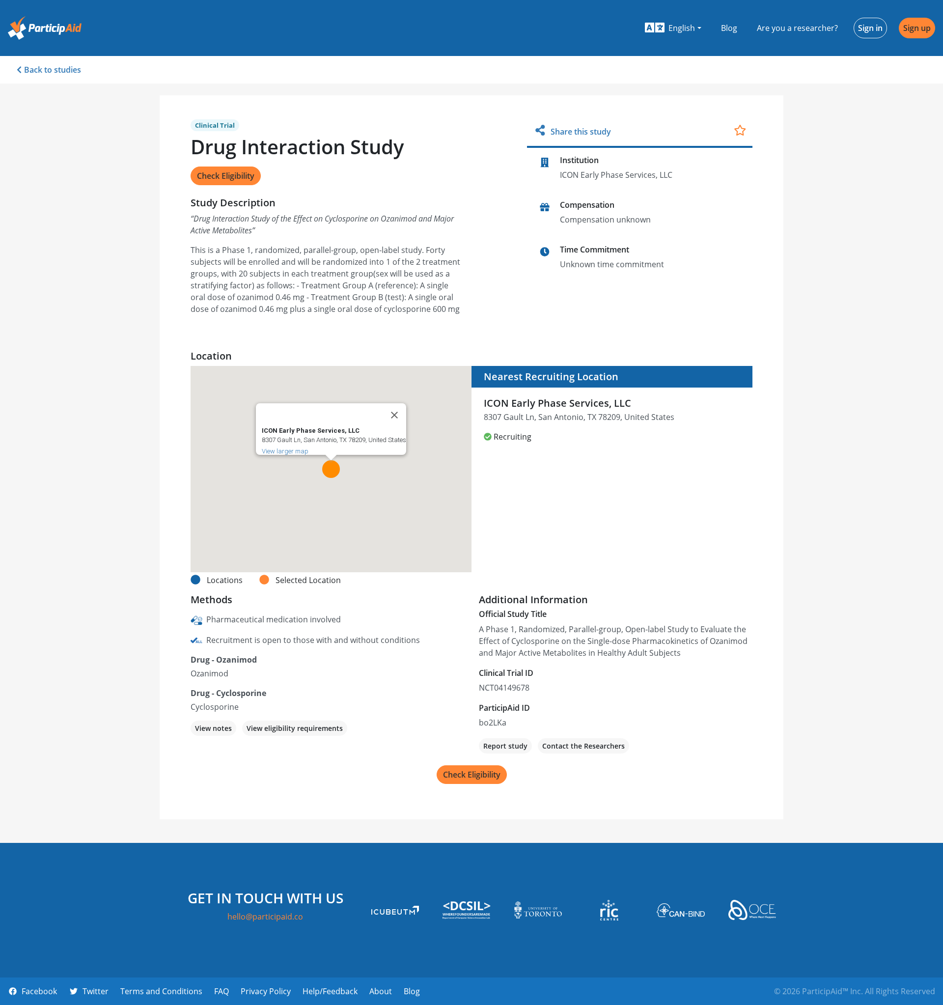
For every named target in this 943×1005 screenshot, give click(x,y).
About (380, 991)
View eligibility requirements (295, 728)
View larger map (285, 451)
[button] (673, 28)
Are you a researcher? (797, 28)
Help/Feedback (330, 991)
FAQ (221, 991)
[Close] (394, 415)
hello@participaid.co (265, 916)
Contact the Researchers (583, 746)
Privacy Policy (266, 991)
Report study (505, 746)
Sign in (870, 28)
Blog (729, 28)
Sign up (917, 28)
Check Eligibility (225, 175)
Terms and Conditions (161, 991)
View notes (213, 728)
